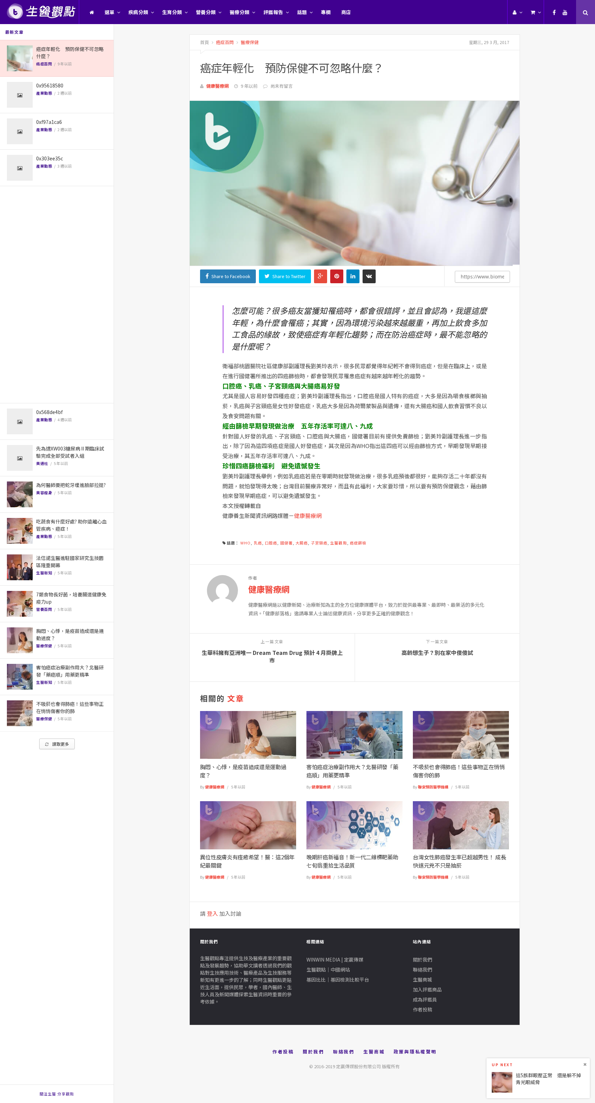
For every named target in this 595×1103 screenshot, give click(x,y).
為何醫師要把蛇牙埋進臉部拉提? (71, 484)
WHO (245, 542)
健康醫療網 (217, 86)
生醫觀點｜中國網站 (328, 969)
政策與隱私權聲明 (415, 1051)
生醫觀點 (338, 542)
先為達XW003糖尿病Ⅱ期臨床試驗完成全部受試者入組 (70, 452)
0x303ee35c (49, 158)
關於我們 (422, 959)
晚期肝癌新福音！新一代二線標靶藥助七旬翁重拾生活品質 (352, 861)
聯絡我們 (422, 969)
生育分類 (172, 12)
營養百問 (44, 609)
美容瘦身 (44, 492)
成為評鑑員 (425, 999)
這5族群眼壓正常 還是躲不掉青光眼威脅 (548, 1078)
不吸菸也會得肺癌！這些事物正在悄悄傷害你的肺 (70, 707)
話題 (302, 12)
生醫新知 (44, 572)
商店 (346, 12)
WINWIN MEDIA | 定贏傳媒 (334, 959)
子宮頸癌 (319, 542)
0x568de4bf (49, 412)
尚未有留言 (281, 86)
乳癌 (258, 542)
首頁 (204, 42)
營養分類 (206, 12)
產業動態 (44, 93)
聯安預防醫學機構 (433, 786)
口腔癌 (271, 542)
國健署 (286, 542)
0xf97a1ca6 (49, 121)
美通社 (42, 463)
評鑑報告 (273, 12)
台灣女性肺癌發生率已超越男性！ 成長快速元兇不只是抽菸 (459, 861)
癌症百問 (44, 63)
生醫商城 (422, 979)
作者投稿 (422, 1009)
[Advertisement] (57, 294)
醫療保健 (44, 645)
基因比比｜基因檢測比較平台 (337, 979)
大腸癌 (301, 542)
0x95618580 (49, 85)
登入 (212, 913)
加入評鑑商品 (427, 989)
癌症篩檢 (358, 542)
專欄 (326, 12)
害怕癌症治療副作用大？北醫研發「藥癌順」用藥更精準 (70, 671)
